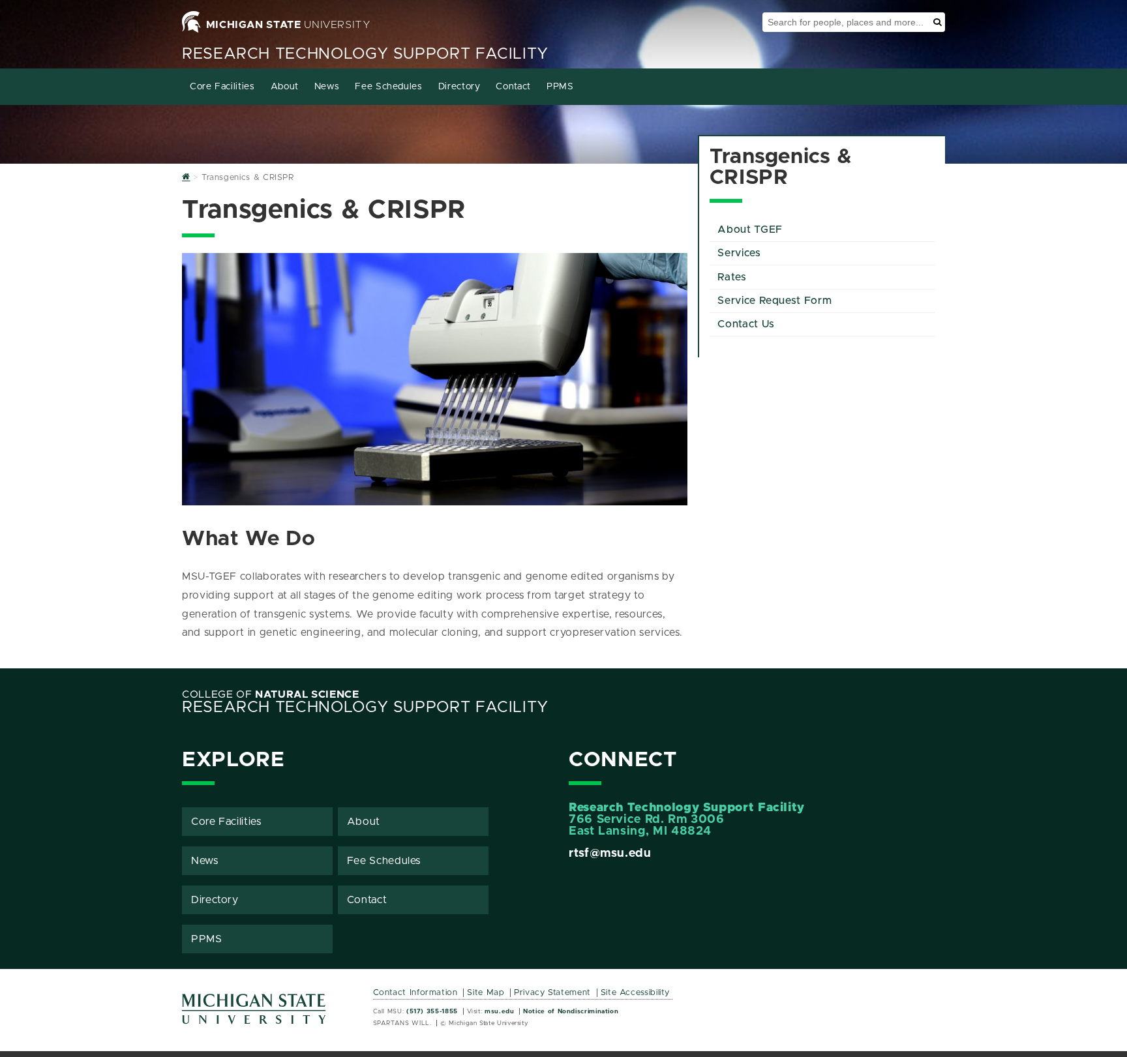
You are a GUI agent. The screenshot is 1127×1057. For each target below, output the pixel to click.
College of (270, 694)
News (327, 86)
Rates (731, 277)
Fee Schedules (388, 86)
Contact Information (415, 993)
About (285, 86)
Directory (459, 86)
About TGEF (749, 229)
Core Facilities (222, 86)
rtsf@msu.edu (610, 853)
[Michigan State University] (254, 1013)
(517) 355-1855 (432, 1011)
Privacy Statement (552, 993)
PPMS (560, 86)
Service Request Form (774, 300)
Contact (513, 86)
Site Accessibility (635, 993)
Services (738, 253)
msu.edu (499, 1011)
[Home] (186, 178)
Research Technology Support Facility (365, 54)
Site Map (485, 993)
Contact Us (745, 324)
